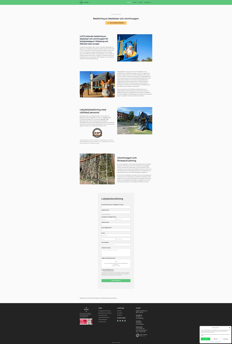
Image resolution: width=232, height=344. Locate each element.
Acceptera (205, 338)
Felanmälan (147, 2)
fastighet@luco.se (143, 311)
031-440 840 (140, 312)
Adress (103, 233)
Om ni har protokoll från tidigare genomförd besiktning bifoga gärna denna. (116, 264)
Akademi (119, 315)
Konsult (119, 311)
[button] (229, 327)
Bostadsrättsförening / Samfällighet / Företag (113, 204)
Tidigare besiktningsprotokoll (108, 258)
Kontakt (135, 2)
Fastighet (119, 313)
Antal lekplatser (105, 242)
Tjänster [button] (129, 2)
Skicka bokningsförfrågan (117, 23)
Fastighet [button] (86, 2)
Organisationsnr (105, 210)
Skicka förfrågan (116, 280)
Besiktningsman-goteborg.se (110, 298)
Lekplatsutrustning (106, 247)
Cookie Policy (212, 341)
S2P (87, 140)
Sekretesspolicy (217, 341)
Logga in (140, 2)
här (120, 275)
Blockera (215, 338)
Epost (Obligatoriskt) (107, 227)
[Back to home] (81, 2)
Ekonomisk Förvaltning (104, 313)
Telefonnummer (105, 222)
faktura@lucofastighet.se (141, 330)
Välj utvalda (225, 338)
